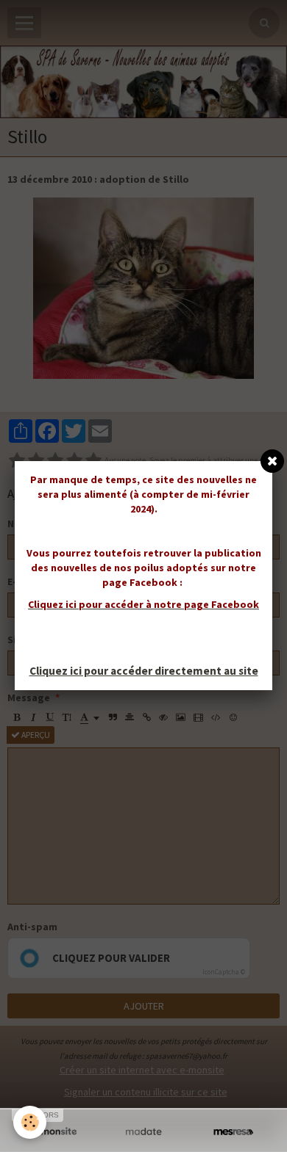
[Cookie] (29, 1122)
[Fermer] (272, 461)
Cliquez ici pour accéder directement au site (143, 671)
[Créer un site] (54, 1132)
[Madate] (143, 1132)
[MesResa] (233, 1132)
